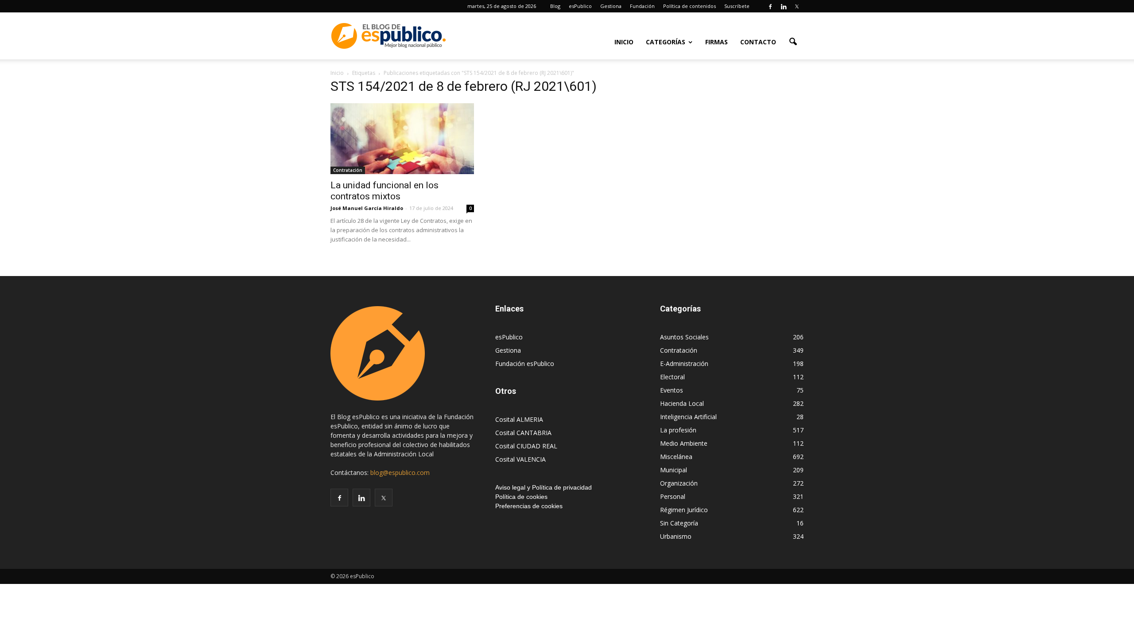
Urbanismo (675, 536)
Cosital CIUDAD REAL (526, 446)
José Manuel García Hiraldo (366, 208)
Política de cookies (521, 496)
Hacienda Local (682, 403)
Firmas (716, 42)
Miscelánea (676, 456)
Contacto (758, 42)
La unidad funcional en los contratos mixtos (384, 191)
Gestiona (610, 6)
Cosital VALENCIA (520, 459)
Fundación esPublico (524, 363)
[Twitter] (797, 6)
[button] (793, 41)
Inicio (623, 42)
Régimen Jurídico (684, 510)
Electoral (672, 377)
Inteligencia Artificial (688, 416)
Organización (679, 483)
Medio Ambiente (683, 443)
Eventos (671, 390)
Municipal (673, 470)
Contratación (347, 170)
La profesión (678, 430)
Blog (555, 6)
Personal (672, 496)
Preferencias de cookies (529, 506)
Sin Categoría (679, 523)
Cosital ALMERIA (519, 419)
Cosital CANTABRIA (523, 432)
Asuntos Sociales (684, 337)
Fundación (642, 6)
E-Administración (684, 363)
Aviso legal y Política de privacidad (543, 487)
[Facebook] (770, 6)
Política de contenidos (689, 6)
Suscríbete (737, 6)
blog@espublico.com (400, 472)
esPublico (580, 6)
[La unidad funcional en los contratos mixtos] (402, 138)
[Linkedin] (783, 6)
